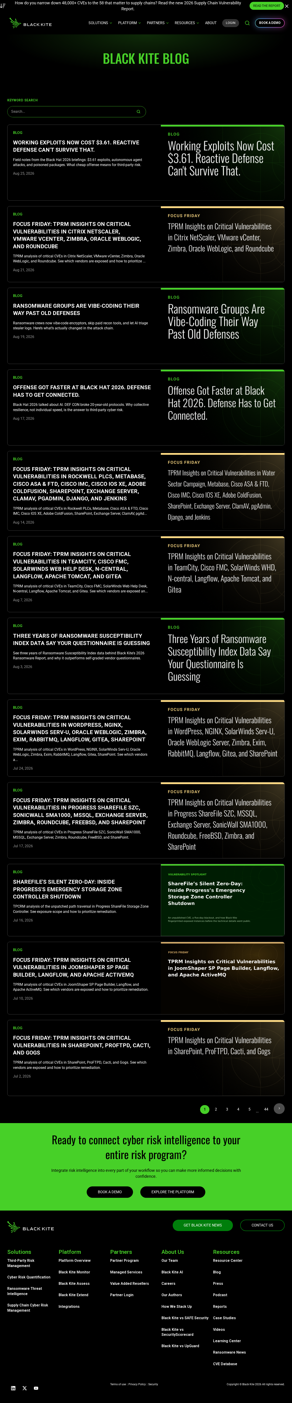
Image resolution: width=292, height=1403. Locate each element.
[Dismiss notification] (288, 6)
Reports (220, 1306)
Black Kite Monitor (74, 1272)
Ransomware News (229, 1352)
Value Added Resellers (129, 1283)
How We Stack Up (177, 1306)
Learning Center (227, 1341)
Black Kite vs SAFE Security (185, 1318)
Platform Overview (75, 1260)
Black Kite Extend (73, 1295)
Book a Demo (110, 1192)
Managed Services (126, 1272)
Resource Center (227, 1260)
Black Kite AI (172, 1272)
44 (266, 1109)
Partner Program (124, 1260)
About (211, 23)
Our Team (170, 1260)
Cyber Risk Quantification (28, 1277)
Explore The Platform (172, 1192)
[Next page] (279, 1108)
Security (153, 1384)
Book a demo (270, 23)
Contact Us (262, 1225)
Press (218, 1283)
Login (230, 23)
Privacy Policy (137, 1384)
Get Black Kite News (203, 1225)
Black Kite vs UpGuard (180, 1346)
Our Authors (172, 1295)
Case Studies (224, 1318)
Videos (219, 1329)
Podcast (220, 1295)
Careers (168, 1283)
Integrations (69, 1306)
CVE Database (225, 1364)
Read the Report (226, 6)
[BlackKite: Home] (30, 23)
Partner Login (121, 1295)
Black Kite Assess (74, 1283)
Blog (217, 1272)
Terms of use (118, 1384)
